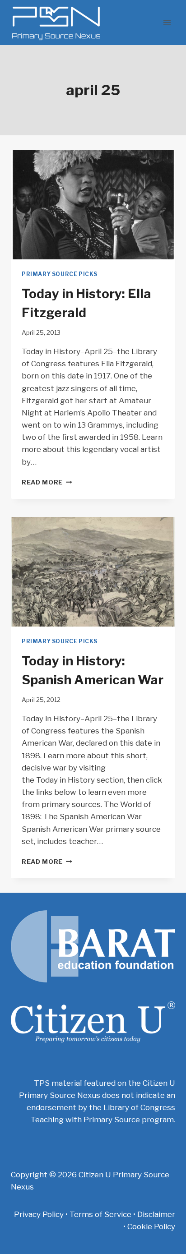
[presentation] (93, 204)
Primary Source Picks (60, 274)
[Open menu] (166, 22)
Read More (47, 482)
